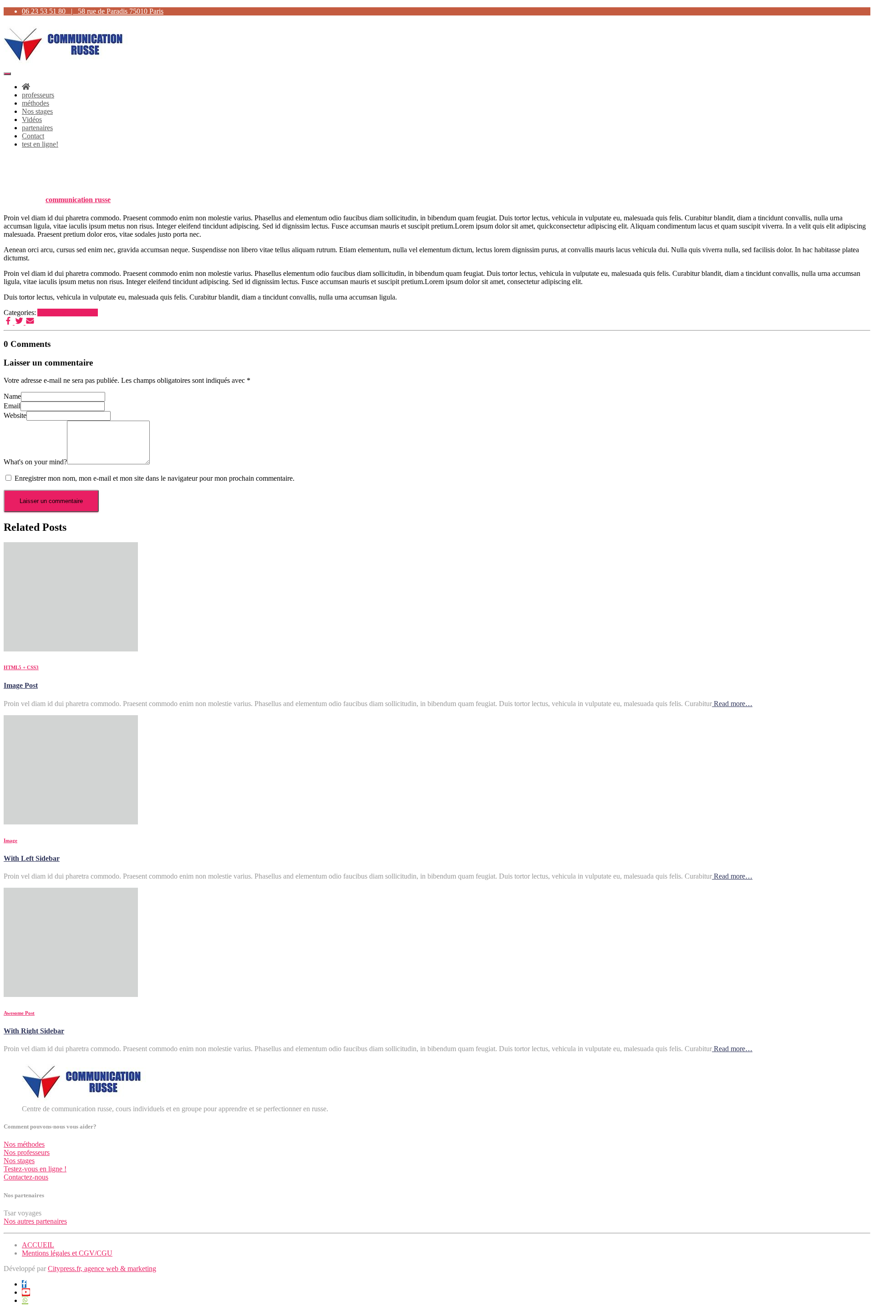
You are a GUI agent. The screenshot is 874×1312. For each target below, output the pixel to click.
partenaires (37, 128)
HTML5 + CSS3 (21, 667)
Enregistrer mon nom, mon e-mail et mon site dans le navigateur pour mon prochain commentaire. (155, 478)
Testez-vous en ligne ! (35, 1169)
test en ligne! (40, 144)
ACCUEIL (38, 1245)
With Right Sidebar (34, 1031)
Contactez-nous (26, 1177)
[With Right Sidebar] (71, 994)
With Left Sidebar (32, 858)
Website (15, 415)
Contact (33, 136)
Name (12, 396)
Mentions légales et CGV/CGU (67, 1253)
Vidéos (32, 119)
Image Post (21, 685)
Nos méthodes (24, 1144)
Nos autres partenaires (35, 1221)
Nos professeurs (27, 1152)
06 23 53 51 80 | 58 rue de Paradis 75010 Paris (92, 11)
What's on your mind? (35, 462)
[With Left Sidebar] (71, 822)
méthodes (35, 103)
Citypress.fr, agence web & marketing (102, 1268)
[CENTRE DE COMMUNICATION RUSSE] (65, 63)
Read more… (732, 703)
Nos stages (37, 111)
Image (89, 312)
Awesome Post (58, 312)
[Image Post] (71, 649)
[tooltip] (24, 1284)
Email (12, 406)
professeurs (38, 95)
